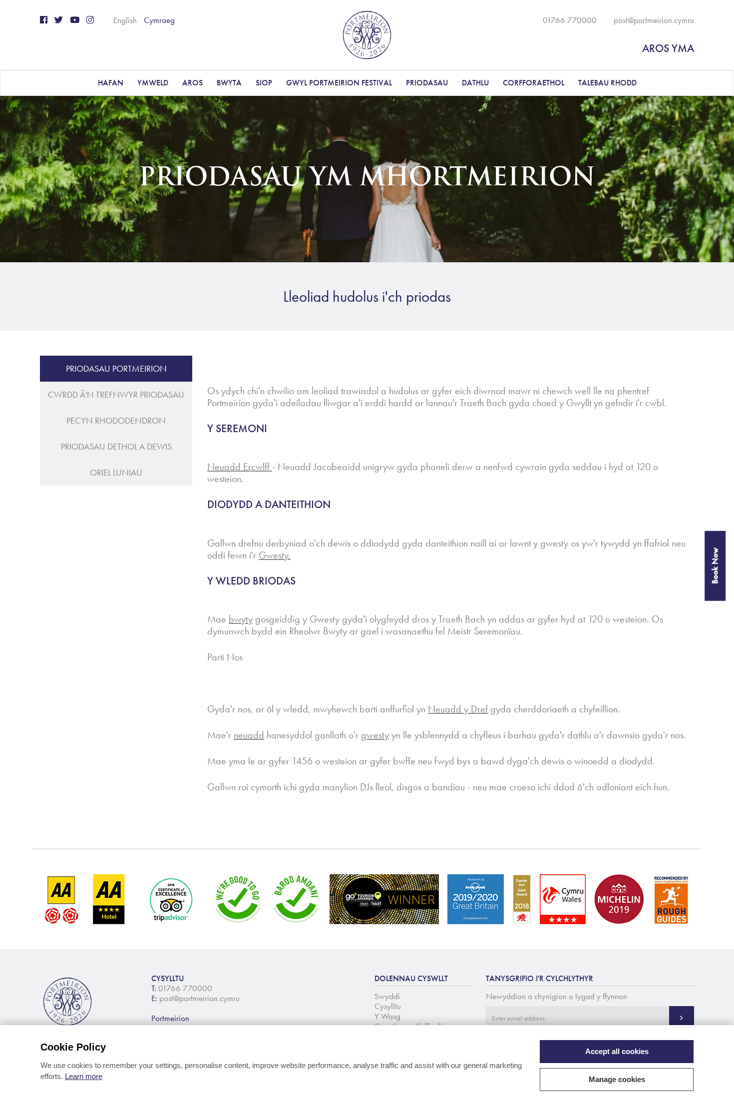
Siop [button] (264, 82)
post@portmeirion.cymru (654, 20)
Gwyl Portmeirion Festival (339, 82)
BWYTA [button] (229, 82)
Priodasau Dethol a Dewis (116, 446)
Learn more (83, 1076)
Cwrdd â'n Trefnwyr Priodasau (116, 394)
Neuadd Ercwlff (239, 467)
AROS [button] (192, 82)
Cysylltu (387, 1006)
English (125, 20)
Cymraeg (159, 20)
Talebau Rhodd (607, 82)
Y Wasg (387, 1016)
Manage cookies (617, 1079)
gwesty (375, 735)
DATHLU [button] (475, 82)
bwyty (241, 619)
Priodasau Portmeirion (116, 368)
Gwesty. (275, 555)
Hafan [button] (110, 82)
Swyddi (387, 996)
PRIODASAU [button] (427, 82)
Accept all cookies (617, 1051)
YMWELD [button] (152, 82)
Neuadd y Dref (458, 709)
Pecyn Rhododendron (116, 420)
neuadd (249, 735)
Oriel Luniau (116, 472)
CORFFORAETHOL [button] (533, 82)
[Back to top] (714, 1091)
